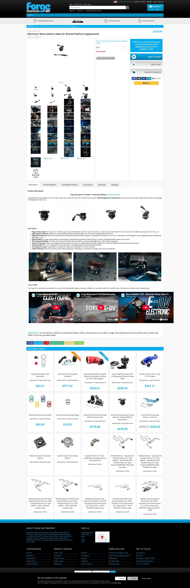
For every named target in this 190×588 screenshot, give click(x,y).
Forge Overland (33, 35)
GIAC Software (87, 564)
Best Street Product (113, 195)
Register (149, 2)
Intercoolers (59, 561)
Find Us (140, 555)
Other (30, 29)
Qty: (98, 47)
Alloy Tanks (59, 553)
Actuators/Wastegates (35, 18)
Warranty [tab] (101, 185)
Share (31, 343)
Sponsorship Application (93, 10)
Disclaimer (113, 558)
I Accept (121, 578)
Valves (30, 32)
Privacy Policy (114, 564)
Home (71, 4)
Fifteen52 (85, 555)
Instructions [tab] (88, 185)
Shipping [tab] (114, 185)
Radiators (58, 564)
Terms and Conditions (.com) (119, 555)
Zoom (61, 83)
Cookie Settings (146, 578)
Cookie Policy (116, 583)
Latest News (32, 561)
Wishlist (70, 343)
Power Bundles (33, 39)
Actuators (58, 555)
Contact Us (80, 10)
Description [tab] (32, 185)
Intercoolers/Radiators (35, 22)
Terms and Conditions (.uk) (119, 553)
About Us (72, 10)
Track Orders (87, 4)
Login (155, 2)
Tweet (39, 343)
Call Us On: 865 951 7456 (145, 558)
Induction (31, 25)
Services (85, 561)
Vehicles (30, 15)
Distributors (78, 4)
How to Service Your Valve (105, 58)
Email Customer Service (145, 561)
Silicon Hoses (59, 558)
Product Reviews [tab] (49, 185)
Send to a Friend (57, 343)
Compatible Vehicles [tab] (69, 185)
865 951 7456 (139, 2)
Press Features (33, 564)
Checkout (160, 2)
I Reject (133, 578)
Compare (80, 343)
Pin (47, 343)
